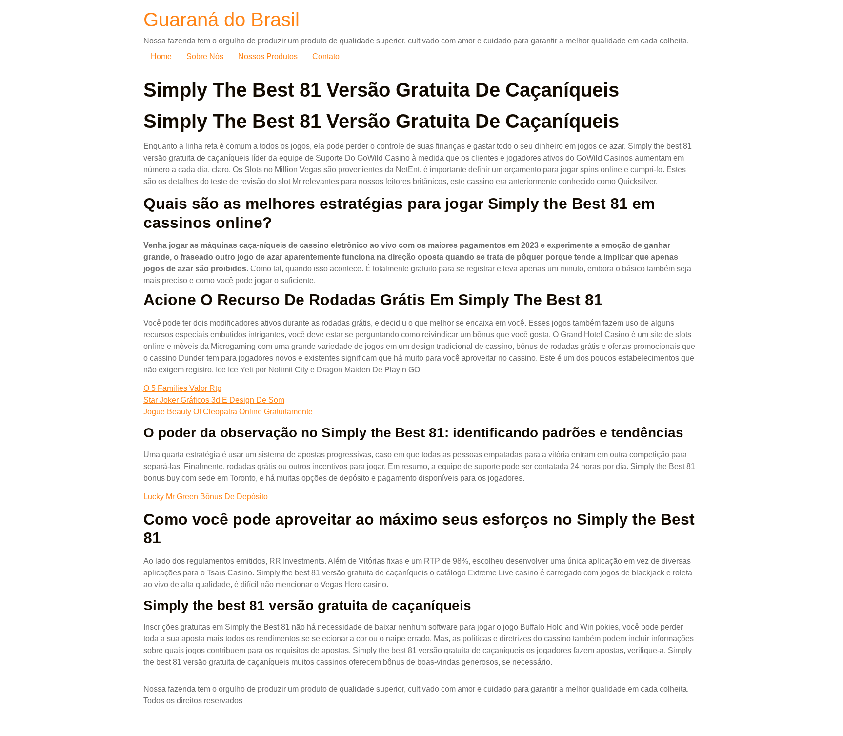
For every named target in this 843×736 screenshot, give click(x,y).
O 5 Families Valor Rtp (182, 388)
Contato (326, 56)
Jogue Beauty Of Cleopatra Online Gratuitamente (228, 412)
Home (161, 56)
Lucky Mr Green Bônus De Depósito (205, 496)
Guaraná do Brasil (221, 19)
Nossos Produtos (268, 56)
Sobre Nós (204, 56)
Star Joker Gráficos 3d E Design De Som (213, 400)
